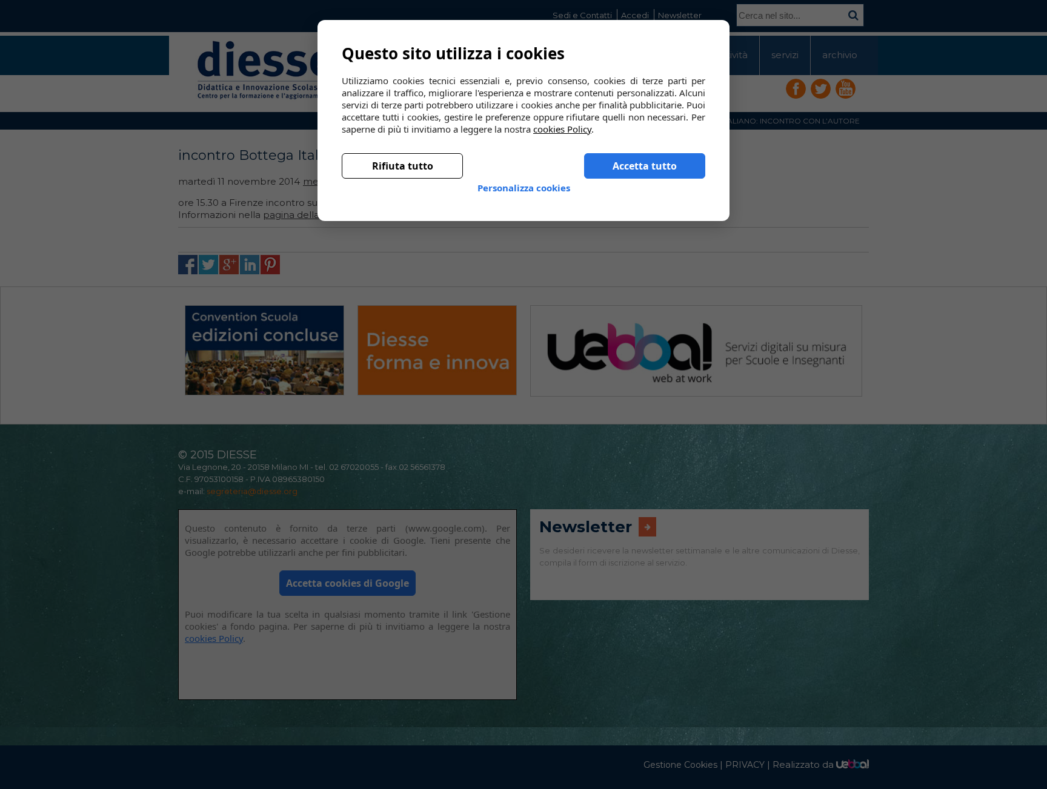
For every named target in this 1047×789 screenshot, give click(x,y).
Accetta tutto (645, 156)
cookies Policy (562, 119)
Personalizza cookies (523, 178)
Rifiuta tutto (402, 156)
